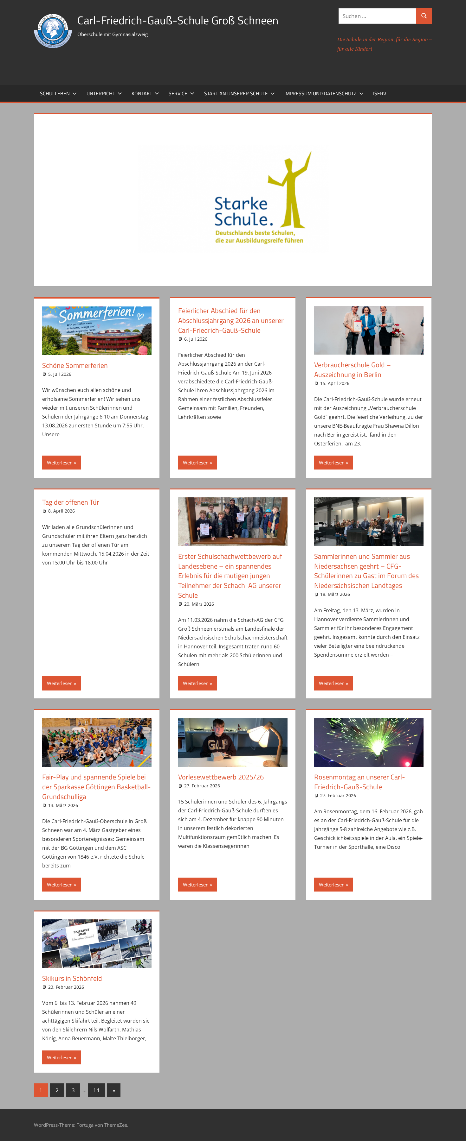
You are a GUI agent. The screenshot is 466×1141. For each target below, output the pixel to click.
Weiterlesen (60, 462)
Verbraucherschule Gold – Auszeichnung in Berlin (352, 369)
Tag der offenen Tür (70, 502)
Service (178, 93)
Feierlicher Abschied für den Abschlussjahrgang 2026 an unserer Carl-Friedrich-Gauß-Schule (231, 320)
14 (96, 1090)
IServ (379, 93)
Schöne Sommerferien (75, 365)
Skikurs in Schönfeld (72, 978)
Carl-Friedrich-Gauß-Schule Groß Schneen (177, 20)
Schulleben (55, 93)
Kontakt (142, 93)
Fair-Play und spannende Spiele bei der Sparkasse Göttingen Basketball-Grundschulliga (96, 787)
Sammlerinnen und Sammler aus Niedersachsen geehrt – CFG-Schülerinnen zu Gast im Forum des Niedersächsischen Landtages (366, 571)
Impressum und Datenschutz (320, 93)
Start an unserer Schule (236, 93)
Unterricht (101, 93)
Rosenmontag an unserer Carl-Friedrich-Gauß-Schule (359, 782)
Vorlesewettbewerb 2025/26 (221, 777)
